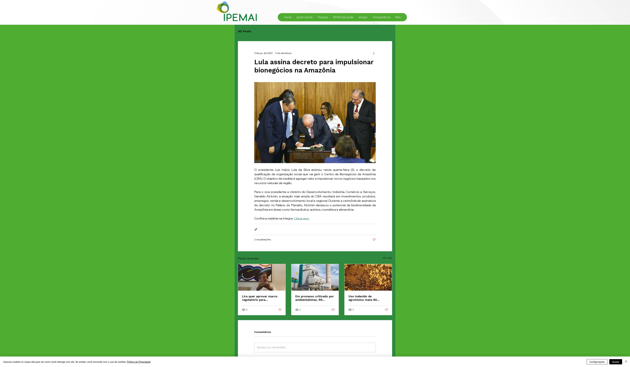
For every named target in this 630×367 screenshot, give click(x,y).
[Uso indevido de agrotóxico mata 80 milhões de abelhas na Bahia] (368, 277)
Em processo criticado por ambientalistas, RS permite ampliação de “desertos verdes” (314, 298)
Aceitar (615, 361)
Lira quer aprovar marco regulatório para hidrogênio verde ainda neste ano (259, 298)
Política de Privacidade (139, 361)
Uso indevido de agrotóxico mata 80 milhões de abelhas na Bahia (364, 298)
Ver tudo (387, 257)
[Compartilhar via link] (255, 229)
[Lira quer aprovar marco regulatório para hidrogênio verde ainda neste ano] (261, 277)
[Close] (626, 361)
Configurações (597, 361)
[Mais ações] (374, 53)
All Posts (244, 31)
